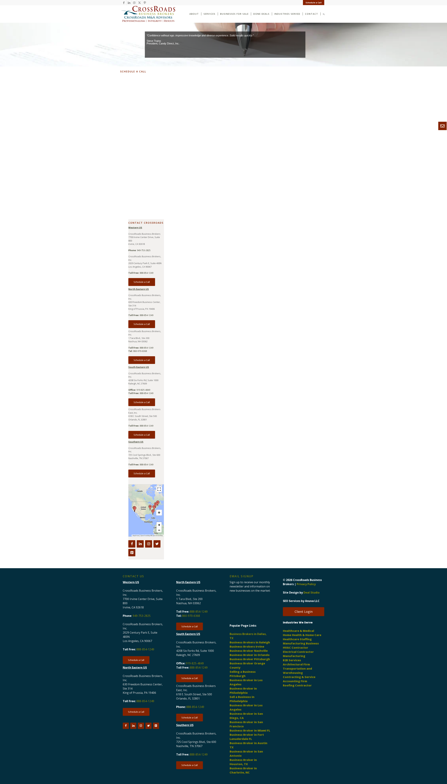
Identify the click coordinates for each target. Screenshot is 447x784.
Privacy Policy (306, 584)
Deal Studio (311, 592)
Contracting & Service (299, 677)
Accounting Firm (295, 681)
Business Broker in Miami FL (250, 730)
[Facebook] (131, 544)
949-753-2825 (144, 250)
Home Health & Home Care (302, 635)
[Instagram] (148, 544)
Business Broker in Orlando (250, 655)
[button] (154, 508)
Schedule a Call (314, 2)
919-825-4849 (143, 389)
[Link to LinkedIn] (128, 2)
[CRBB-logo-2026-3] (148, 14)
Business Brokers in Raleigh (250, 642)
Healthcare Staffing (297, 639)
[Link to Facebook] (123, 2)
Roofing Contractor (297, 685)
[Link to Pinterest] (144, 2)
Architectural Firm (296, 664)
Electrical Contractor (298, 652)
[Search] (324, 13)
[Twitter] (156, 544)
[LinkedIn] (140, 544)
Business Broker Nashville (249, 651)
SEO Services (291, 601)
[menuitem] (312, 2)
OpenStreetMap (157, 535)
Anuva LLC (312, 601)
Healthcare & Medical (298, 631)
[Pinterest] (131, 552)
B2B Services (292, 660)
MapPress (136, 535)
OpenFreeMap (145, 535)
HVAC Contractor (295, 648)
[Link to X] (139, 2)
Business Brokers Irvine (247, 646)
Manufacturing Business (301, 643)
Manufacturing (294, 656)
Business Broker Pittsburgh (250, 659)
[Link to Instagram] (134, 2)
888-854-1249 (146, 272)
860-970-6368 (140, 351)
